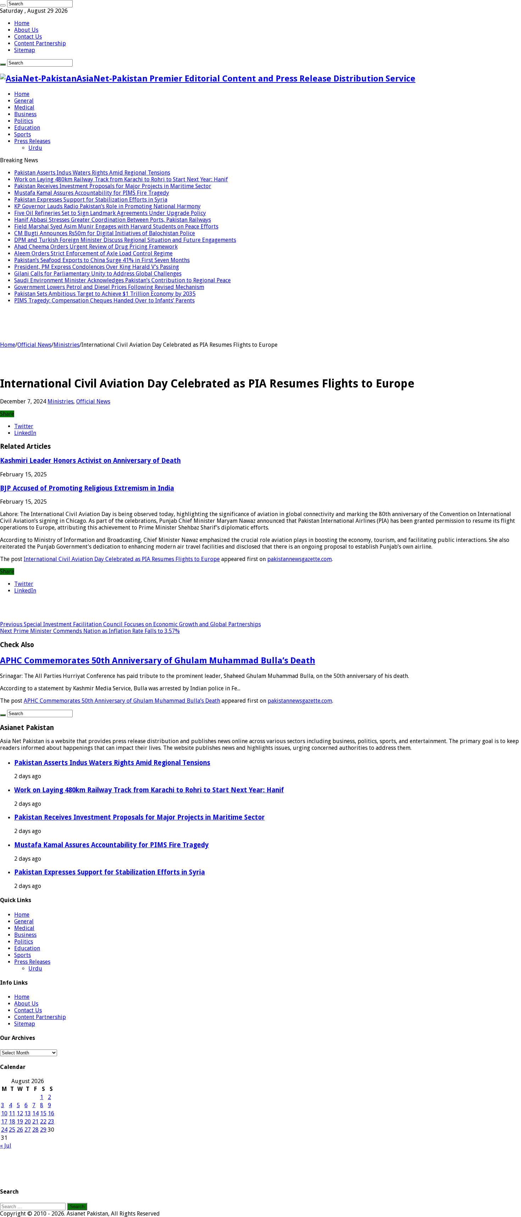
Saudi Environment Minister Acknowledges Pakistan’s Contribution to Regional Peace (122, 280)
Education (27, 127)
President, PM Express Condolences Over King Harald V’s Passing (96, 267)
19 (20, 1121)
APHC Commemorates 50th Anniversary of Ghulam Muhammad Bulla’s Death (157, 661)
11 (12, 1113)
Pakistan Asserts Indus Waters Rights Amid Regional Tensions (92, 172)
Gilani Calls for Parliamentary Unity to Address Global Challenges (97, 273)
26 (20, 1129)
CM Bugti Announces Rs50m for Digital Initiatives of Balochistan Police (104, 233)
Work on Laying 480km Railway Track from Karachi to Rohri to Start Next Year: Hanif (121, 179)
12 (20, 1113)
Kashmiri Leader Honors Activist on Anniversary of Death (90, 460)
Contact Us (28, 36)
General (24, 100)
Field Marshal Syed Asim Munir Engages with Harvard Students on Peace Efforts (116, 226)
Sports (22, 134)
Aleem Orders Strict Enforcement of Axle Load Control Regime (93, 253)
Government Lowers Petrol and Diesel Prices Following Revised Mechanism (109, 287)
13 (27, 1113)
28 (35, 1129)
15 (43, 1113)
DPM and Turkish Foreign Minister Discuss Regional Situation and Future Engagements (125, 240)
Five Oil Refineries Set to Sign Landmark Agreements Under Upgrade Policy (110, 213)
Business (25, 114)
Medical (24, 107)
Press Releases (32, 141)
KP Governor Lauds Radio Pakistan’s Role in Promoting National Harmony (107, 206)
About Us (26, 30)
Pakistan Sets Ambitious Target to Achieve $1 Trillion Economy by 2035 (105, 293)
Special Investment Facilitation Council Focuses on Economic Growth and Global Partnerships (130, 624)
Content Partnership (40, 43)
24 (4, 1129)
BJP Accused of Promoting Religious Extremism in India (87, 488)
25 (12, 1129)
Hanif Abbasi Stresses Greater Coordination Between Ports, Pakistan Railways (112, 219)
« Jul (5, 1145)
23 (51, 1121)
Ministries (66, 344)
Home (21, 23)
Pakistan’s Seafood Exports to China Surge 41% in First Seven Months (102, 260)
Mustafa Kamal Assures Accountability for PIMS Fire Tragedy (91, 192)
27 (27, 1129)
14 (35, 1113)
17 (4, 1121)
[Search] (3, 5)
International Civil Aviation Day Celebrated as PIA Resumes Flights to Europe (122, 559)
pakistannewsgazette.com (299, 559)
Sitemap (24, 50)
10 (4, 1113)
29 (43, 1129)
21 (35, 1121)
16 (51, 1113)
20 (27, 1121)
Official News (34, 344)
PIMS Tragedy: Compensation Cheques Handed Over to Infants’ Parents (104, 300)
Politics (23, 121)
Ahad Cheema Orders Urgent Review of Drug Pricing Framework (96, 246)
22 (43, 1121)
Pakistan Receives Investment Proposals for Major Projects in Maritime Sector (112, 186)
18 (12, 1121)
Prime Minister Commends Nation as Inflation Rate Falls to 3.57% (90, 631)
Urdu (35, 148)
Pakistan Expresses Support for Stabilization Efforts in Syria (90, 199)
